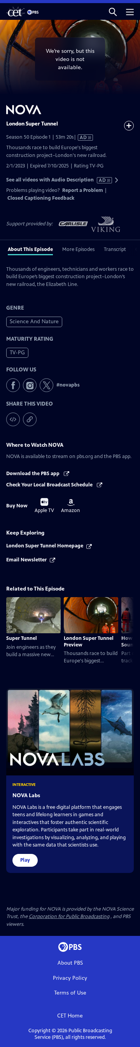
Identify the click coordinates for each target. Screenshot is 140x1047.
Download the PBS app (33, 473)
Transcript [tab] (115, 249)
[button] (113, 11)
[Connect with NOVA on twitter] (46, 385)
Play (25, 860)
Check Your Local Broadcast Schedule (50, 485)
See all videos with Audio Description (56, 180)
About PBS (70, 963)
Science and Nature (34, 321)
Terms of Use (70, 993)
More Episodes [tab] (78, 249)
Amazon (70, 506)
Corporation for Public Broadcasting (69, 916)
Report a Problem (82, 190)
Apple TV (44, 506)
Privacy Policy (70, 978)
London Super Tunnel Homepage (44, 546)
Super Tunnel (21, 638)
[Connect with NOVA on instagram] (30, 385)
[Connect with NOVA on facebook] (13, 385)
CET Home (70, 1015)
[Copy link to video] (30, 419)
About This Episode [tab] (30, 249)
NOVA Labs (26, 795)
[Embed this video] (13, 419)
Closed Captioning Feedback (40, 198)
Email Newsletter (26, 560)
